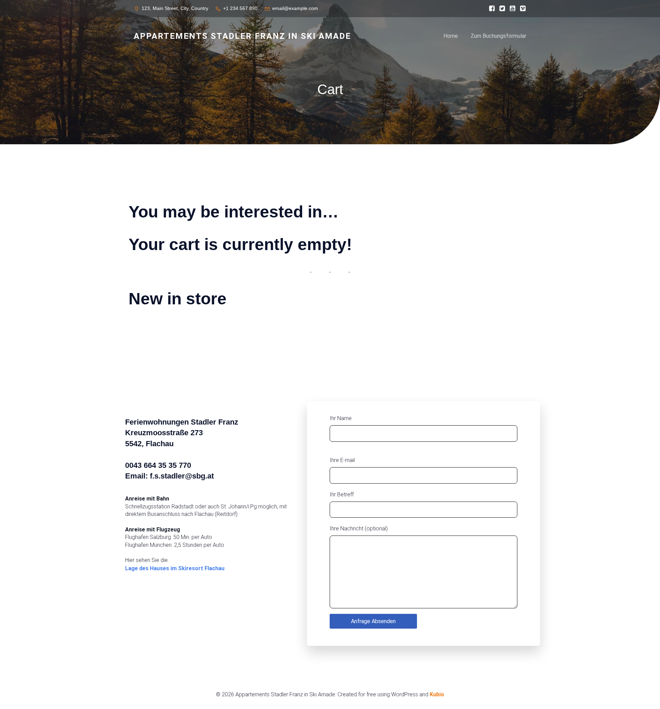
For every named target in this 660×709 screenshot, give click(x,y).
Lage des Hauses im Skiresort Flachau (174, 568)
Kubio (437, 694)
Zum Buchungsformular (498, 36)
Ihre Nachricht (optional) (359, 528)
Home (450, 36)
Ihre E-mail (342, 460)
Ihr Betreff (342, 494)
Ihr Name (341, 418)
